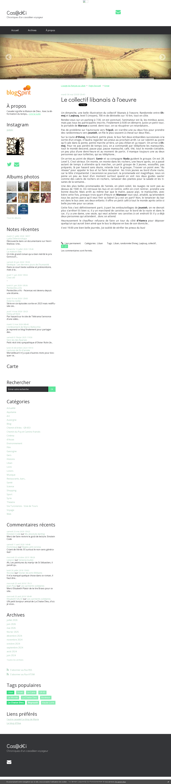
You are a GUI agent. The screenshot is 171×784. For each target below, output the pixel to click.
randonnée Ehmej (129, 243)
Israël (20, 692)
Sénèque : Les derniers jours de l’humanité (28, 264)
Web (9, 514)
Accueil (15, 30)
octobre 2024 (13, 643)
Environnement (14, 443)
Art (8, 416)
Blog (9, 424)
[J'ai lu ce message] (168, 782)
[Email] (118, 12)
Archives (32, 30)
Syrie (9, 498)
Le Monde (13, 697)
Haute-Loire (48, 702)
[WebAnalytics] (85, 1)
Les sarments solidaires (32, 585)
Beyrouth (33, 702)
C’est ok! (11, 277)
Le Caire (31, 692)
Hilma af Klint (13, 313)
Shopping (11, 490)
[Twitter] (9, 164)
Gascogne (12, 451)
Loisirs (10, 471)
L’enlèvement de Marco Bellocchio (24, 326)
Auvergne (11, 420)
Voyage (10, 510)
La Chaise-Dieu (16, 702)
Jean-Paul (11, 585)
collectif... (152, 243)
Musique (11, 475)
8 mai (106, 85)
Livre (9, 467)
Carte (12, 366)
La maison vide (14, 251)
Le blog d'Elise (14, 723)
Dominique (12, 546)
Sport (9, 494)
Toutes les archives (15, 660)
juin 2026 (11, 624)
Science (10, 486)
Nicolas (10, 572)
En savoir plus (120, 782)
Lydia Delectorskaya (17, 238)
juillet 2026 (12, 620)
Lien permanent (72, 243)
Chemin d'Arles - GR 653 (18, 427)
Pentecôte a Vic (14, 287)
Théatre (11, 502)
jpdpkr (10, 129)
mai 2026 (11, 628)
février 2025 (13, 632)
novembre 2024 (14, 639)
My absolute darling (35, 533)
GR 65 (42, 692)
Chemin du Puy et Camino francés (23, 432)
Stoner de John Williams (30, 572)
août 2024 (12, 651)
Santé (9, 482)
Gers (9, 455)
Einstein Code (13, 533)
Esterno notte (14, 300)
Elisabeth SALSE (15, 598)
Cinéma (10, 435)
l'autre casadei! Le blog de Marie (23, 719)
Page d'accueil (95, 85)
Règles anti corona (31, 546)
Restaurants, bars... (16, 478)
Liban (9, 463)
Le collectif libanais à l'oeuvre (98, 99)
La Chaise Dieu (29, 697)
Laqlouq (143, 243)
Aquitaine (11, 412)
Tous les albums (14, 218)
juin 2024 (11, 655)
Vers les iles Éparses (17, 339)
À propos (50, 30)
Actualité (11, 408)
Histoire (11, 459)
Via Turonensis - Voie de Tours (22, 506)
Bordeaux (45, 697)
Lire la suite (35, 113)
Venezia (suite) (26, 559)
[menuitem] (15, 30)
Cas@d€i (17, 12)
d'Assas (10, 439)
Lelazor (10, 559)
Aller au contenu (9, 5)
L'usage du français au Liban (73, 85)
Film (9, 447)
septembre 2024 (15, 647)
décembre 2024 (14, 636)
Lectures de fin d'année (18, 350)
